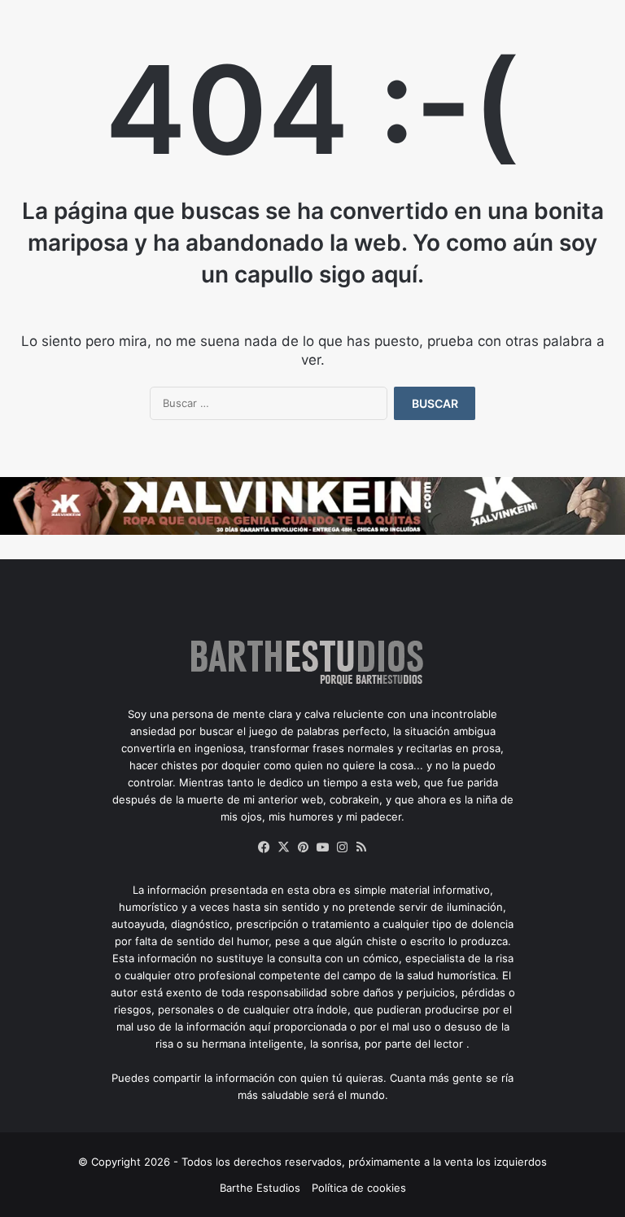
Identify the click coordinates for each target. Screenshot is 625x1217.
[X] (283, 847)
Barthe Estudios (260, 1187)
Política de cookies (359, 1187)
